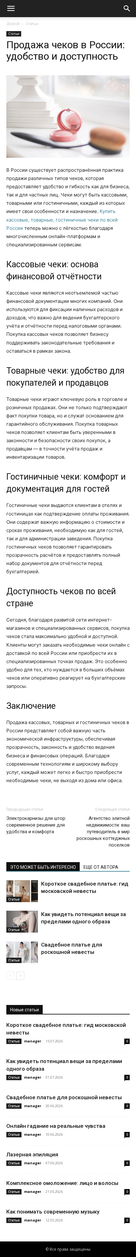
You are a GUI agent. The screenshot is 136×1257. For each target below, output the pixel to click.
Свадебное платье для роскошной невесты (64, 1097)
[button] (11, 8)
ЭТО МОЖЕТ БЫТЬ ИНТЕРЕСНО (43, 867)
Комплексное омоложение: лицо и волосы (62, 1183)
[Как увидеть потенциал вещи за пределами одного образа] (22, 922)
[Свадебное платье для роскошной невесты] (22, 952)
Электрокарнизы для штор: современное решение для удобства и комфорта (36, 825)
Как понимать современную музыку (52, 1211)
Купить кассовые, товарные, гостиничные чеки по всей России (62, 219)
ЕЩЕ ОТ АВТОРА (100, 867)
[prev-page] (10, 976)
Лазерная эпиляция (32, 1154)
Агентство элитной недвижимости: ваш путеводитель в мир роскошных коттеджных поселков (103, 831)
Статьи (32, 23)
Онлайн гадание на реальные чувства (55, 1126)
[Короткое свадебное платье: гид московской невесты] (22, 891)
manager (32, 1041)
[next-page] (20, 976)
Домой (13, 23)
